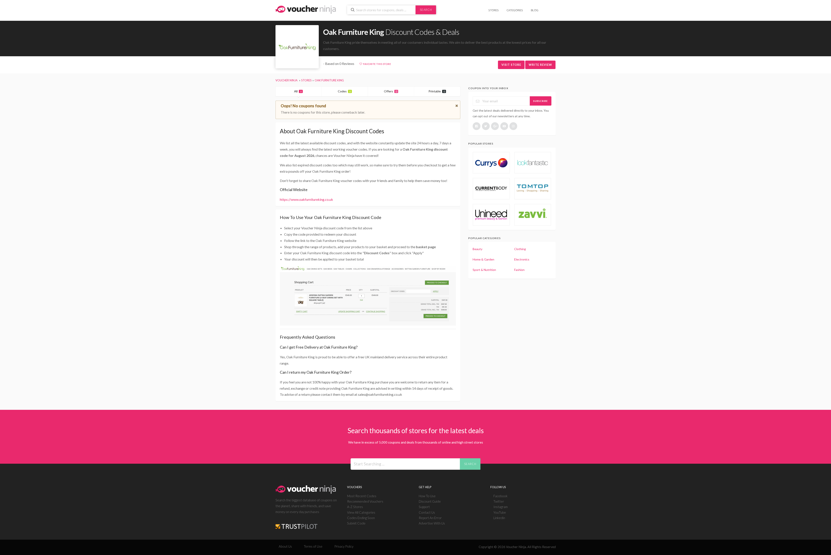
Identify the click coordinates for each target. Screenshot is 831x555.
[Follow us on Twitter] (486, 126)
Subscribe (540, 101)
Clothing (520, 249)
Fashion (519, 270)
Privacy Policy (343, 546)
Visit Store (511, 64)
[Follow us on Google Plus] (495, 126)
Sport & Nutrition (484, 270)
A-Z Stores (355, 507)
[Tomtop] (532, 188)
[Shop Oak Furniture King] (297, 46)
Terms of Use (313, 546)
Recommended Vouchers (365, 501)
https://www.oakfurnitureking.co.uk (306, 199)
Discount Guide (430, 501)
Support (424, 507)
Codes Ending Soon (361, 518)
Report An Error (430, 518)
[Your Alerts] (546, 8)
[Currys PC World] (491, 163)
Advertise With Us (432, 523)
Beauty (477, 249)
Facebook (500, 496)
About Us (285, 546)
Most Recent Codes (361, 496)
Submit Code (356, 523)
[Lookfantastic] (532, 163)
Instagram (500, 507)
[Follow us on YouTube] (504, 126)
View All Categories (361, 512)
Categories (515, 10)
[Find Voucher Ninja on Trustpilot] (296, 523)
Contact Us (427, 512)
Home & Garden (483, 259)
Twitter (498, 501)
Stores (493, 10)
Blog (534, 10)
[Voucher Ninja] (305, 9)
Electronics (521, 259)
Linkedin (499, 518)
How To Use (427, 496)
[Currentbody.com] (491, 188)
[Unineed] (491, 214)
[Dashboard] (553, 8)
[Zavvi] (532, 214)
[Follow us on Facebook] (476, 126)
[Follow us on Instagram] (513, 126)
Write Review (540, 64)
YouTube (499, 512)
